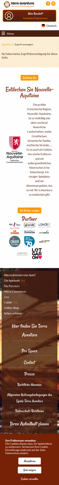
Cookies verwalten (29, 479)
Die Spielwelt (12, 280)
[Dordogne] (44, 241)
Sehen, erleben (13, 313)
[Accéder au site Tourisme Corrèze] (44, 232)
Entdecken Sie (29, 78)
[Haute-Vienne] (22, 254)
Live (6, 296)
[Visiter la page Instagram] (53, 3)
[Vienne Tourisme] (14, 233)
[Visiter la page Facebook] (48, 3)
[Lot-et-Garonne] (37, 258)
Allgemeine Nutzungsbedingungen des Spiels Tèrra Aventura (29, 397)
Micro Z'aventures (15, 291)
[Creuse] (14, 245)
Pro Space (29, 351)
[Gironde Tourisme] (29, 225)
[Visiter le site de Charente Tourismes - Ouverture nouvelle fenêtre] (29, 232)
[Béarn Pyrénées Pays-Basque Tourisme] (14, 226)
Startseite (6, 44)
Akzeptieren (29, 461)
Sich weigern (29, 470)
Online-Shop (11, 307)
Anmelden (28, 18)
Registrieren (41, 18)
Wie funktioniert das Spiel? (20, 275)
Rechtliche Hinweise (29, 384)
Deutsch (51, 25)
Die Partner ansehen (29, 210)
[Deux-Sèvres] (29, 245)
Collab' (8, 302)
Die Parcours (12, 286)
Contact (29, 362)
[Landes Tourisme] (44, 225)
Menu (10, 33)
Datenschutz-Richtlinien (29, 410)
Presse (29, 374)
